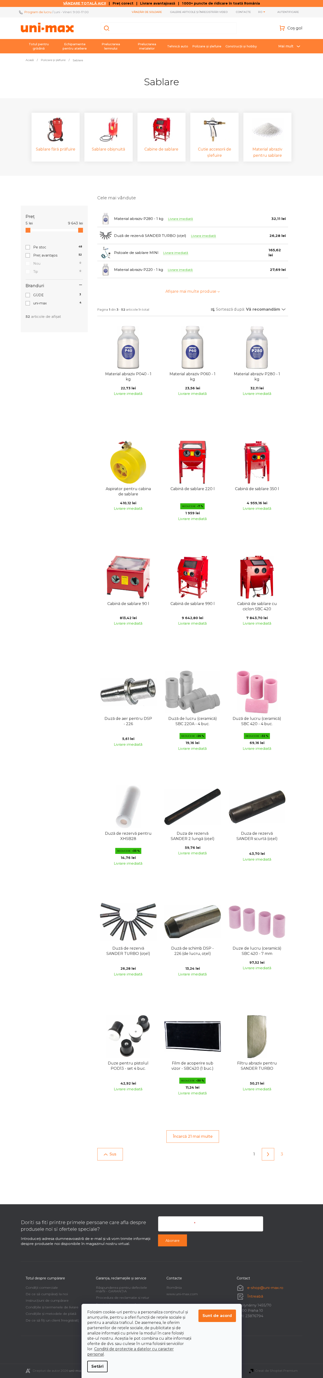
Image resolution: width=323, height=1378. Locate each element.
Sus (112, 1154)
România (174, 1287)
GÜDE (57, 295)
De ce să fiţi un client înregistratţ (52, 1320)
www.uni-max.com (182, 1294)
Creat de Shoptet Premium (276, 1370)
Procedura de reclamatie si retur (122, 1297)
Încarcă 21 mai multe (193, 1136)
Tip (57, 271)
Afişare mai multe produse (190, 291)
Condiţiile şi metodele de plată (51, 1313)
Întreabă (255, 1296)
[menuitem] (39, 46)
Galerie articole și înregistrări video (199, 12)
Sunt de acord (217, 1315)
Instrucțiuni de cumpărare (47, 1300)
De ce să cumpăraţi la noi (47, 1294)
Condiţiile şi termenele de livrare (52, 1307)
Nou (57, 263)
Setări (97, 1366)
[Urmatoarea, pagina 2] (268, 1154)
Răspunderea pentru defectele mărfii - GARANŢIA (121, 1289)
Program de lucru (37, 12)
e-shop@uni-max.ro (265, 1287)
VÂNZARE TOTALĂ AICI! (84, 3)
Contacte (243, 12)
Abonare (172, 1240)
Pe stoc (57, 247)
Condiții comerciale (42, 1287)
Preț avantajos (57, 255)
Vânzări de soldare (147, 12)
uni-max (57, 303)
